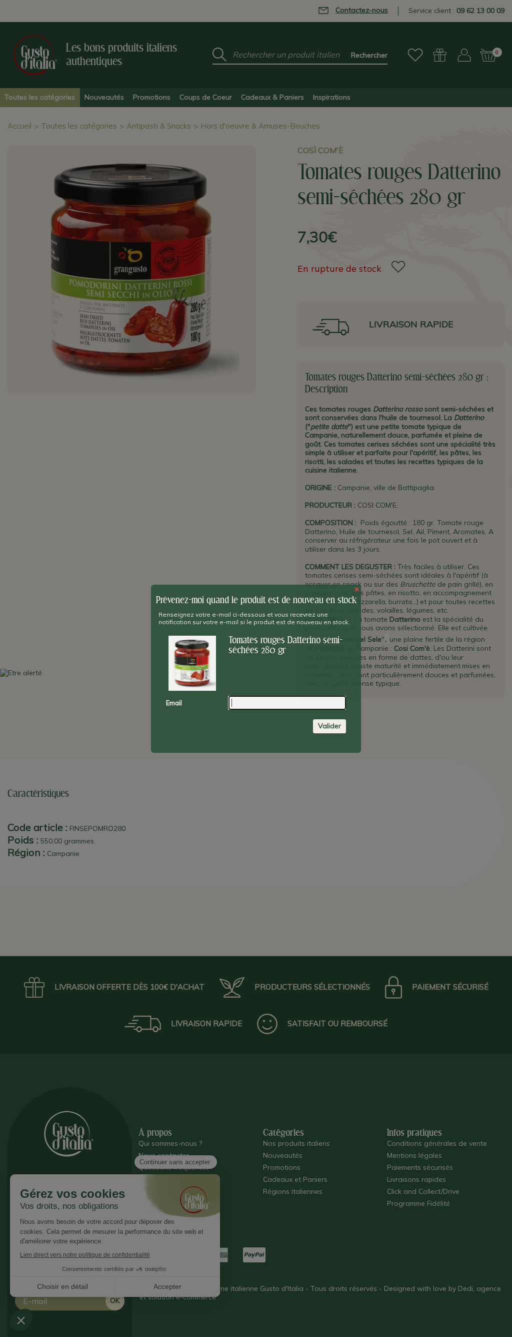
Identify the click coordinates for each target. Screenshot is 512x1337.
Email (174, 703)
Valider (329, 725)
